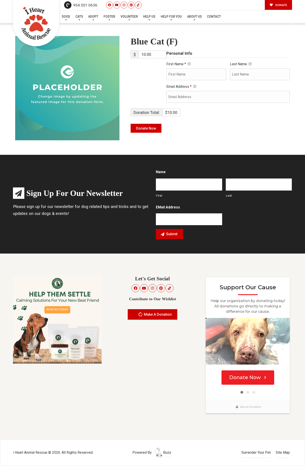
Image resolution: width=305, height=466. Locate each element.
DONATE (281, 5)
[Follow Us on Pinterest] (131, 5)
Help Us (149, 16)
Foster (109, 16)
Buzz (166, 452)
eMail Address (168, 207)
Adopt (93, 16)
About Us (194, 16)
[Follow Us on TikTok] (138, 5)
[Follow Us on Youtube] (116, 5)
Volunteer (129, 16)
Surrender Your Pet (256, 452)
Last (229, 195)
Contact (214, 16)
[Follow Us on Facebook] (109, 5)
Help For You (171, 16)
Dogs (66, 16)
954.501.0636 (84, 5)
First (159, 195)
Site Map (283, 452)
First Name (176, 64)
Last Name (239, 64)
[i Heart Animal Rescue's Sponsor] (57, 319)
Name (161, 172)
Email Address (179, 86)
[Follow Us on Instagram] (124, 5)
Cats (79, 16)
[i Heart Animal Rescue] (36, 23)
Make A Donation (157, 314)
